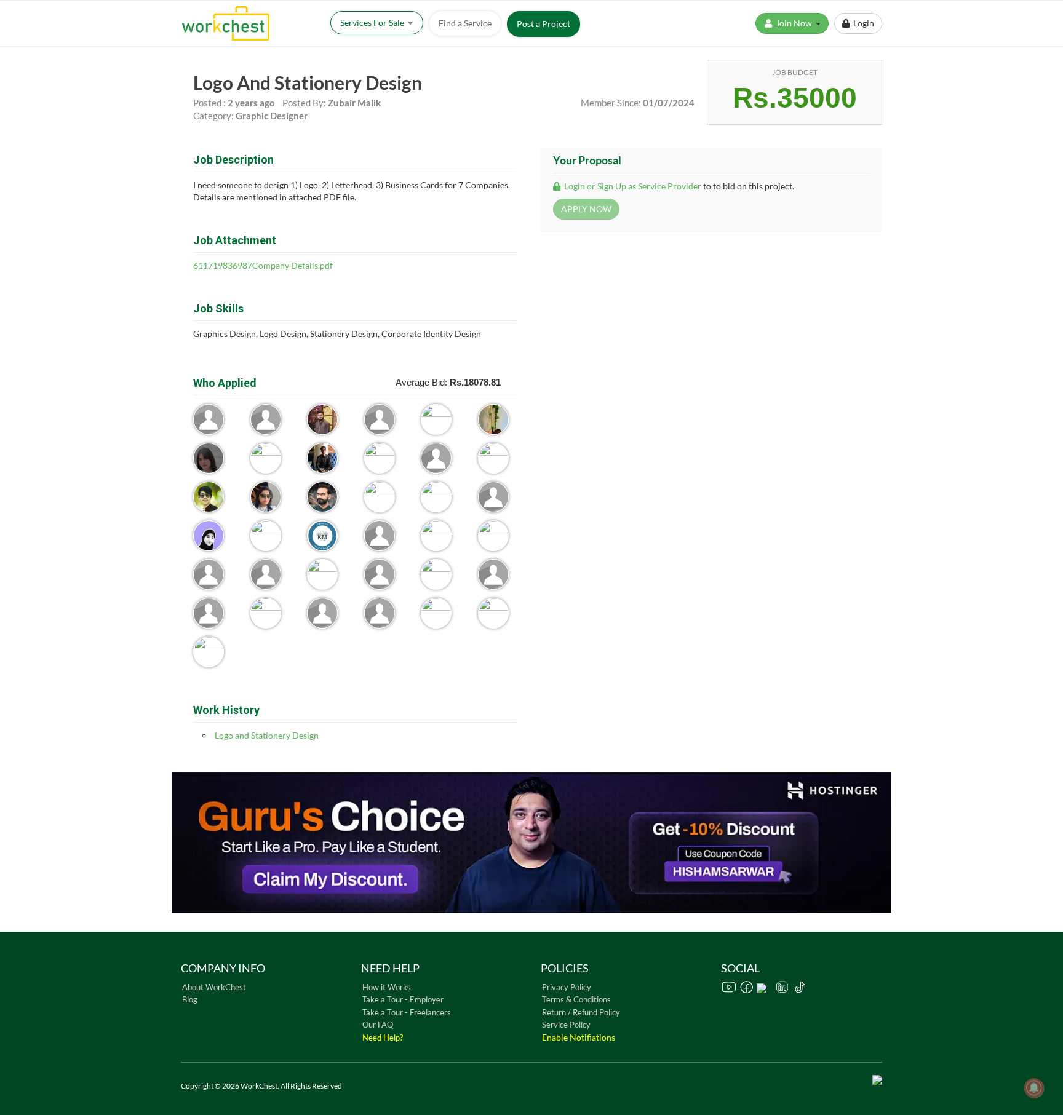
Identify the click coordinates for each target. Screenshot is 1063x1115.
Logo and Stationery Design (267, 735)
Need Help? (382, 1037)
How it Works (386, 987)
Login (862, 23)
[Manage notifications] (1034, 1088)
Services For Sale (373, 22)
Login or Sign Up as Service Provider (631, 186)
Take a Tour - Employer (403, 999)
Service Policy (566, 1025)
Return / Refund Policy (581, 1012)
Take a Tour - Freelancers (406, 1012)
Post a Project (543, 23)
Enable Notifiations (578, 1037)
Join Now (795, 23)
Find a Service (465, 23)
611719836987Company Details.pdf (263, 265)
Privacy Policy (566, 987)
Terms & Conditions (576, 999)
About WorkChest (214, 987)
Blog (189, 999)
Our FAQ (377, 1025)
